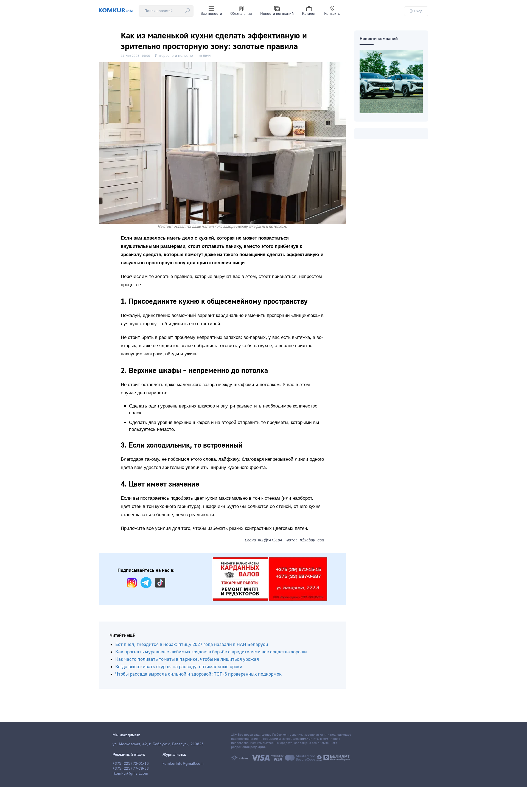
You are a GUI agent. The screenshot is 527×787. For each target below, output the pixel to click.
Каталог (309, 13)
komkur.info (309, 739)
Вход (418, 11)
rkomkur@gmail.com (130, 773)
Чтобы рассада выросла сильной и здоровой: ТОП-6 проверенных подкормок (198, 674)
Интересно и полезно (174, 55)
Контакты (332, 13)
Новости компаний (277, 13)
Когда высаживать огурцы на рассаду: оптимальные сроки (178, 667)
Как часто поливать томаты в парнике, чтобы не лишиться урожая (187, 659)
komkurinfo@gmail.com (183, 763)
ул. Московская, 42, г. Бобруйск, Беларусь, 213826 (158, 744)
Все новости (211, 13)
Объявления (241, 13)
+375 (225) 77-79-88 (131, 768)
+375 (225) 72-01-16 (131, 763)
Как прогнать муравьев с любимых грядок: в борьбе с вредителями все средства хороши (211, 652)
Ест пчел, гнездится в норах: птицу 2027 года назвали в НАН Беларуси (191, 644)
